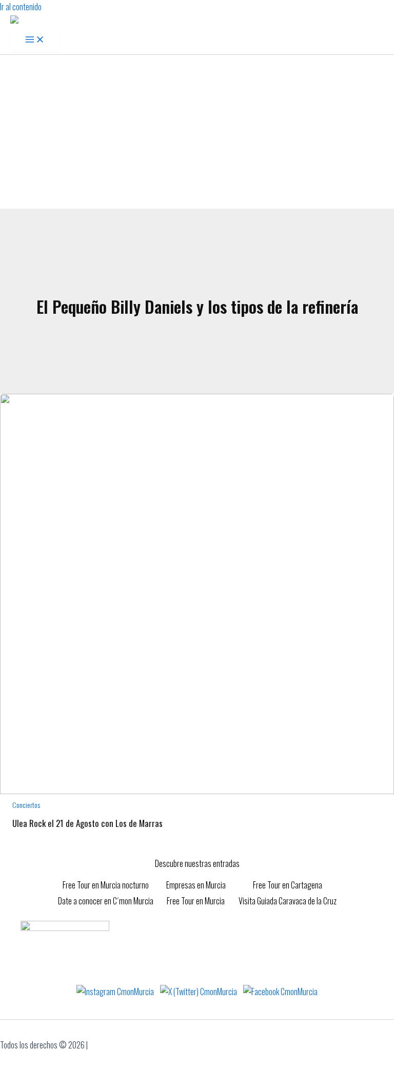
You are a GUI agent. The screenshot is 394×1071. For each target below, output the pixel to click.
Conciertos (26, 804)
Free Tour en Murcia (196, 901)
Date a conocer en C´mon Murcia (105, 901)
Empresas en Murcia (196, 885)
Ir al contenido (21, 7)
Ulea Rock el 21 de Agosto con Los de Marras (87, 823)
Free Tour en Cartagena (287, 885)
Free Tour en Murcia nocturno (106, 885)
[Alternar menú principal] (35, 39)
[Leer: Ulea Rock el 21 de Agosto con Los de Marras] (197, 790)
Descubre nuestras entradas (197, 863)
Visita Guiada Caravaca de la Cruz (288, 901)
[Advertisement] (197, 132)
